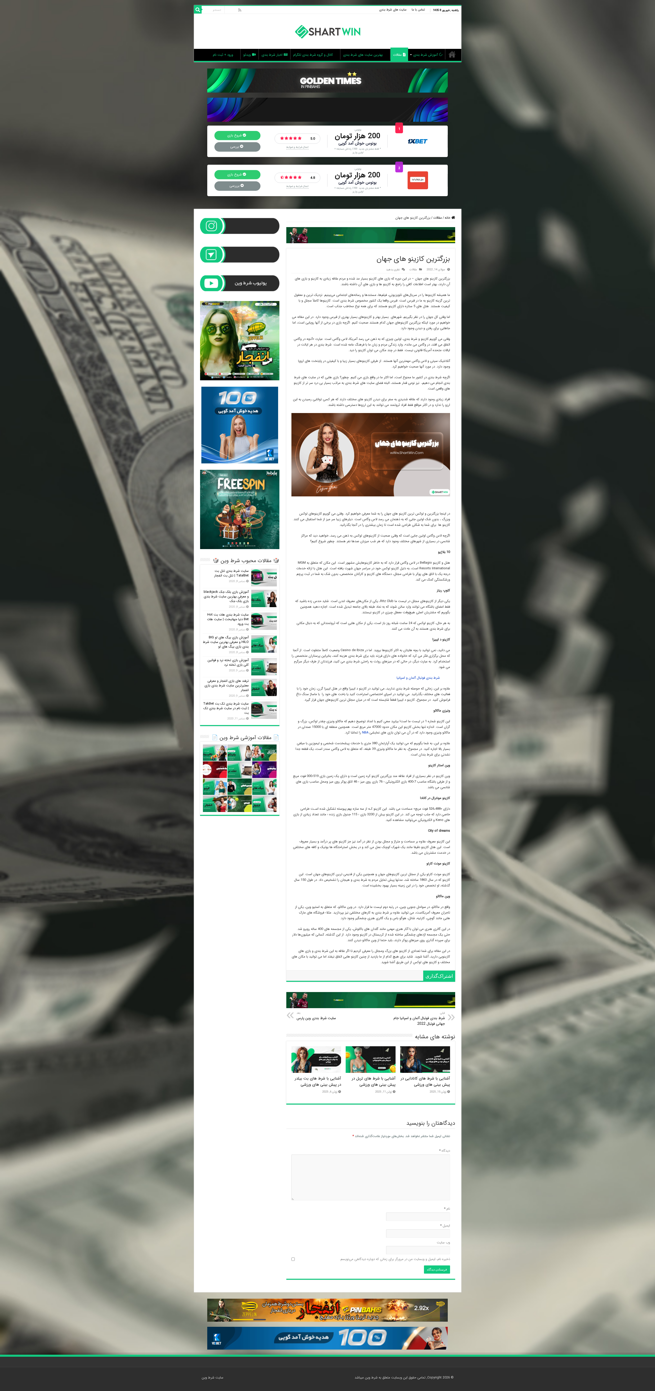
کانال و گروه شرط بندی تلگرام (313, 55)
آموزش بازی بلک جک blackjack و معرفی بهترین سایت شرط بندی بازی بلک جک (226, 596)
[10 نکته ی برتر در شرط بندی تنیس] (239, 803)
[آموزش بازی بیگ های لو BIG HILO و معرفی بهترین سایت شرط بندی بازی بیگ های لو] (264, 644)
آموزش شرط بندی (425, 55)
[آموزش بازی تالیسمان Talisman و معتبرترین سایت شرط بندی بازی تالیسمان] (215, 752)
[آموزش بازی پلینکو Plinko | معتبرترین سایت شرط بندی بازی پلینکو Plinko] (239, 752)
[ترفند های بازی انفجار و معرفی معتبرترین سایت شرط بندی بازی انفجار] (264, 687)
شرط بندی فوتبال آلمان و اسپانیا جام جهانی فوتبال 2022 (419, 1019)
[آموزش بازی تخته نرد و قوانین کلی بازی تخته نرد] (264, 666)
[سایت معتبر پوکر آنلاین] (264, 769)
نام (447, 1209)
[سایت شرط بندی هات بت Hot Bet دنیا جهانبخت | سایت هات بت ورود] (264, 621)
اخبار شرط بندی (271, 55)
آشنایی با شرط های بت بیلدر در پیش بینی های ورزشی (318, 1081)
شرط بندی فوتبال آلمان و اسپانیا (418, 678)
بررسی (235, 146)
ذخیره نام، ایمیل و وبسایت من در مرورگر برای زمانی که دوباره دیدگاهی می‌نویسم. (395, 1259)
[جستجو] (198, 10)
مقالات (397, 55)
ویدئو (247, 55)
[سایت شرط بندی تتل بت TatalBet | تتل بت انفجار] (264, 577)
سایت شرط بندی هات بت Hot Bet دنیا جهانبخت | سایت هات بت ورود (228, 619)
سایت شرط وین (452, 54)
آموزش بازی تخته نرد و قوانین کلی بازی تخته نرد (228, 662)
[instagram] (228, 10)
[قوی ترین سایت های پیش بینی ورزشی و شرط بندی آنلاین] (264, 752)
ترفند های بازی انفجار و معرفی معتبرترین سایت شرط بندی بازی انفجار (226, 685)
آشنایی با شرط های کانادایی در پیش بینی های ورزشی (425, 1081)
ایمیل (445, 1225)
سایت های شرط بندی (393, 9)
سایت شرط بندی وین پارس (316, 1016)
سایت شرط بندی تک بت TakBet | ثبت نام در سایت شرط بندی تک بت (226, 708)
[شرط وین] (328, 31)
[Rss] (240, 10)
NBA (365, 732)
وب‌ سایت (443, 1242)
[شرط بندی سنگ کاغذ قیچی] (215, 769)
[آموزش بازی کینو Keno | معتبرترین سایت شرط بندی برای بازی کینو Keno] (215, 786)
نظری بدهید (393, 269)
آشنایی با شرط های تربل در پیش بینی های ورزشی (374, 1081)
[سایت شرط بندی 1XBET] (418, 141)
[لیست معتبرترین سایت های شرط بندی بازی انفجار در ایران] (215, 803)
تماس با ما (418, 9)
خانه (448, 217)
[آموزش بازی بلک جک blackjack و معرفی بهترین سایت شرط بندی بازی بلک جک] (264, 598)
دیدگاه (444, 1151)
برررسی (235, 185)
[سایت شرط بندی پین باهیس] (418, 180)
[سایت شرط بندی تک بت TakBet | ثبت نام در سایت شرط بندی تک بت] (264, 710)
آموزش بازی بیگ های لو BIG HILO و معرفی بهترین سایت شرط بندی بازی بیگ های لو (226, 642)
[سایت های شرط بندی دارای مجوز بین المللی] (239, 786)
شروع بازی (235, 135)
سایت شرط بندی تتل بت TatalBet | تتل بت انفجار (231, 573)
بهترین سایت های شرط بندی (363, 55)
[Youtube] (234, 10)
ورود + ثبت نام (223, 55)
